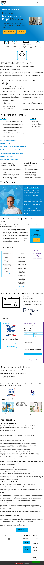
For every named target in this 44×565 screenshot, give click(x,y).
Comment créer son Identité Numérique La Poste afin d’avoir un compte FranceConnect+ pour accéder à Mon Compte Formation (21, 404)
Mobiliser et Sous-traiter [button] (6, 156)
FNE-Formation (6, 378)
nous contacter (34, 463)
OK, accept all (36, 561)
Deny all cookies (19, 563)
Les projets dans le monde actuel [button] (8, 140)
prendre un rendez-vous (12, 446)
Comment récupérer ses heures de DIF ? (35, 414)
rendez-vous (15, 429)
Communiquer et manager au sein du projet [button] (11, 153)
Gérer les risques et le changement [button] (9, 159)
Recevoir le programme (9, 31)
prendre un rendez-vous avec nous (8, 385)
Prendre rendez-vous (22, 529)
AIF (3, 381)
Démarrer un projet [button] (5, 143)
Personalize (26, 563)
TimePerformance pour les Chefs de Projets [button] (11, 150)
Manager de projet (29, 304)
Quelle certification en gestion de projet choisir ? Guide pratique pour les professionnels (7, 414)
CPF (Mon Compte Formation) (9, 376)
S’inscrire (36, 240)
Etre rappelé (21, 31)
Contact (26, 542)
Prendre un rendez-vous (27, 549)
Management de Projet (29, 435)
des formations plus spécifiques (21, 443)
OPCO (4, 379)
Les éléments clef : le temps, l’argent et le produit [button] (13, 146)
